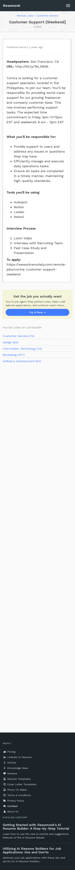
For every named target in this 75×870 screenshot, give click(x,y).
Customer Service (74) (18, 336)
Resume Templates (18, 778)
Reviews (11, 773)
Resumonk (11, 5)
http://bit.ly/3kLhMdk (31, 66)
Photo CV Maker (16, 789)
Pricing (10, 751)
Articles (11, 762)
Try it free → (37, 312)
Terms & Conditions (18, 795)
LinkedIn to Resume (19, 757)
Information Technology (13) (22, 348)
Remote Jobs (25, 15)
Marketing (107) (14, 355)
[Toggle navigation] (68, 6)
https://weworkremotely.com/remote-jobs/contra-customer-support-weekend (36, 269)
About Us (12, 811)
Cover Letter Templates (21, 784)
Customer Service (47, 15)
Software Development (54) (22, 361)
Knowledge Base (17, 768)
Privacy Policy (15, 800)
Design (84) (10, 342)
